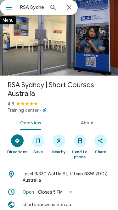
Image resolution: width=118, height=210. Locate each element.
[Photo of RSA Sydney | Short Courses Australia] (59, 38)
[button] (59, 192)
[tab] (29, 122)
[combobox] (32, 7)
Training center (23, 110)
